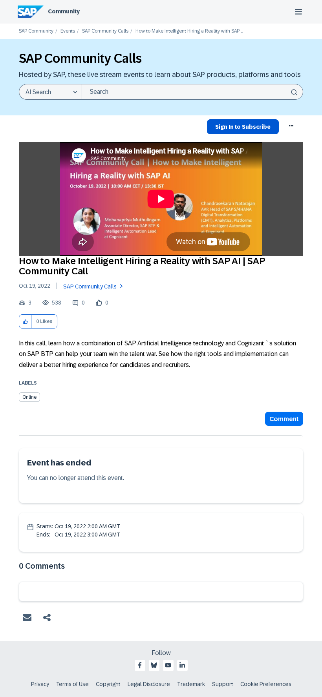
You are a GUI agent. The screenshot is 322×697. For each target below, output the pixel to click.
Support (222, 684)
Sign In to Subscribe (243, 127)
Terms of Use (72, 684)
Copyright (108, 684)
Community (64, 11)
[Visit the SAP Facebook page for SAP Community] (140, 665)
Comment (284, 419)
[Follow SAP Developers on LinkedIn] (182, 665)
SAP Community (36, 31)
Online (29, 397)
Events (67, 31)
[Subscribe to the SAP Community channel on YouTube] (168, 665)
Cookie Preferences (265, 684)
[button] (25, 321)
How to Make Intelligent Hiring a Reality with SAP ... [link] (189, 31)
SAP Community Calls (105, 31)
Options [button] (291, 127)
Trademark (191, 684)
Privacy (40, 684)
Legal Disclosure (149, 684)
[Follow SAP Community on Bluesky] (154, 665)
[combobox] (192, 92)
